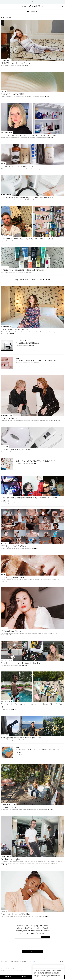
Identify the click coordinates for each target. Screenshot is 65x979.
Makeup (24, 977)
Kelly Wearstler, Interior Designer (16, 63)
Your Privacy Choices (27, 961)
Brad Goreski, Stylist (10, 859)
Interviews (8, 977)
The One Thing (6, 194)
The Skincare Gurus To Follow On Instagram (36, 360)
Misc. (17, 358)
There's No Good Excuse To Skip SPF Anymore (22, 269)
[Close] (62, 966)
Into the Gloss (32, 6)
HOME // (3, 17)
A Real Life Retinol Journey (28, 342)
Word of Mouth (6, 415)
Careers (7, 961)
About (2, 961)
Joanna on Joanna (9, 418)
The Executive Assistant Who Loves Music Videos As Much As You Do (31, 705)
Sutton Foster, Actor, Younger (14, 329)
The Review (5, 267)
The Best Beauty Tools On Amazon (17, 449)
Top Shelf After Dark (8, 804)
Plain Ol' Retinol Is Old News (14, 94)
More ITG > (32, 951)
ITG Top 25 (4, 543)
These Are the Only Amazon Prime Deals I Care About (37, 751)
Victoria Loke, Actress (11, 630)
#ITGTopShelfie (6, 132)
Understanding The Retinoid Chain (17, 166)
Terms (11, 961)
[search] (62, 6)
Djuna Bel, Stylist (9, 807)
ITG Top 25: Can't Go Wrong (14, 546)
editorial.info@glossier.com (14, 968)
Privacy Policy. (47, 976)
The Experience (21, 340)
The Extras (5, 446)
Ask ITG (18, 459)
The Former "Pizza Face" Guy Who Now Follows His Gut (27, 238)
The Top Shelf (6, 60)
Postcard (4, 734)
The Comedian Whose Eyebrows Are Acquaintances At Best (28, 135)
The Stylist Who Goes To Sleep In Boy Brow (21, 662)
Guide (3, 163)
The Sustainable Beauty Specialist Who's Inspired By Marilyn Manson (29, 499)
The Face (4, 628)
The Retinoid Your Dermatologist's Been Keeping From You (28, 197)
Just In (3, 91)
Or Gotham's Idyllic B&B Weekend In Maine (21, 737)
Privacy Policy (17, 961)
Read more (27, 65)
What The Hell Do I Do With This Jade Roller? (37, 461)
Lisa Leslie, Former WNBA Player (16, 914)
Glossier (32, 2)
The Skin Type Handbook (13, 577)
